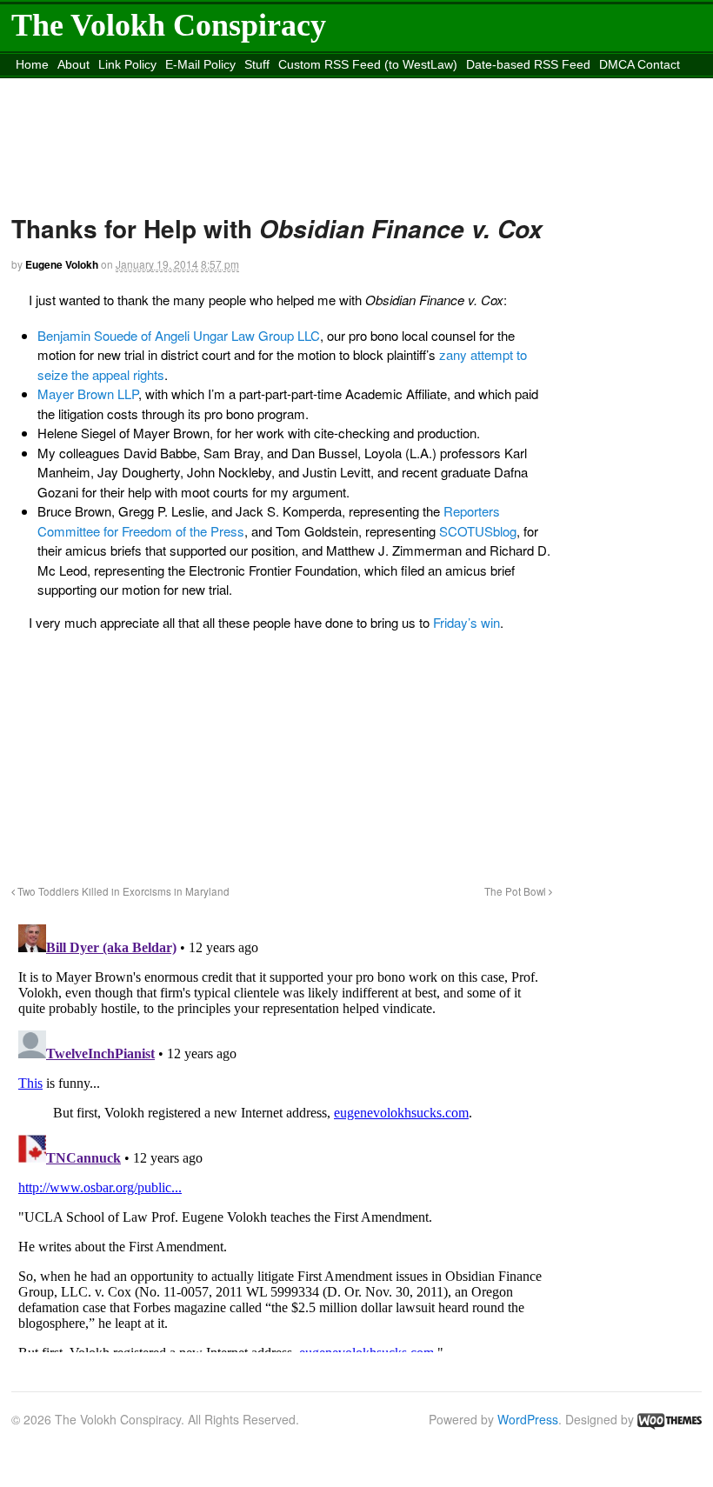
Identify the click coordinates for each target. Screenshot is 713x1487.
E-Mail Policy (200, 64)
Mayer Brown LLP (87, 393)
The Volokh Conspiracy (168, 25)
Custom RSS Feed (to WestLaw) (367, 64)
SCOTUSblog (477, 531)
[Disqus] (281, 1134)
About (73, 64)
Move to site (362, 86)
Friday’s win (466, 622)
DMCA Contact (639, 64)
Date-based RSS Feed (528, 64)
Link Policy (127, 64)
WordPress (527, 1419)
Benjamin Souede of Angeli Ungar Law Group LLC (178, 335)
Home (32, 64)
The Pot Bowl (516, 891)
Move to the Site (204, 86)
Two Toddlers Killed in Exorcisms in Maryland (122, 891)
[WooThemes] (669, 1419)
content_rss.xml (59, 86)
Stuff (257, 64)
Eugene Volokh (61, 264)
